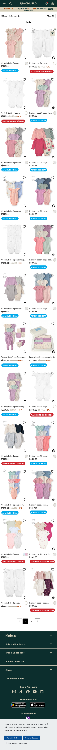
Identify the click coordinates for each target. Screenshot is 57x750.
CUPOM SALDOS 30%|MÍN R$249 (42, 562)
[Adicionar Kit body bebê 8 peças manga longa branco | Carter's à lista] (24, 226)
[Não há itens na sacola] (52, 3)
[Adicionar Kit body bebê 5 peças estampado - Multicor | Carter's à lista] (52, 275)
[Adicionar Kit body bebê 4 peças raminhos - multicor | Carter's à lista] (52, 569)
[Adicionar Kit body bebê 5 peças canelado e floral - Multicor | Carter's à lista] (24, 29)
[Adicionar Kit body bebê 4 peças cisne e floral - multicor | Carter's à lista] (24, 275)
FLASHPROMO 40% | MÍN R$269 (41, 71)
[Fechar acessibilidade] (55, 29)
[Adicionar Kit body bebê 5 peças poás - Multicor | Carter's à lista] (52, 226)
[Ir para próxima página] (37, 621)
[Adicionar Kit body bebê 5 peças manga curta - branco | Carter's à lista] (52, 373)
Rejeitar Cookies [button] (31, 738)
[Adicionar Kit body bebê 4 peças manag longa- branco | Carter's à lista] (24, 569)
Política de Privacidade (16, 730)
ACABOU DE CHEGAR (9, 71)
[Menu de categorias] (4, 3)
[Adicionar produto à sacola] (24, 58)
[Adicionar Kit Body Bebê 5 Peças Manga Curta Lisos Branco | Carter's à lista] (24, 79)
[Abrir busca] (10, 3)
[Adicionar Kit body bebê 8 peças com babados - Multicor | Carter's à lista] (24, 471)
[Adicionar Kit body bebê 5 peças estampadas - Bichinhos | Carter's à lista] (24, 520)
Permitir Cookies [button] (13, 738)
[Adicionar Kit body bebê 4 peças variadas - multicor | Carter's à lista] (24, 422)
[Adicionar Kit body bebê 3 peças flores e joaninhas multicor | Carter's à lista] (52, 520)
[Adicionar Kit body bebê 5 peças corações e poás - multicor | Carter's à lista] (52, 177)
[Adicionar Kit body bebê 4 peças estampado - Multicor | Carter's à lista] (52, 129)
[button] (16, 743)
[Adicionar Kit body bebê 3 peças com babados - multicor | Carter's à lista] (24, 177)
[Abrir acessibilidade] (52, 33)
